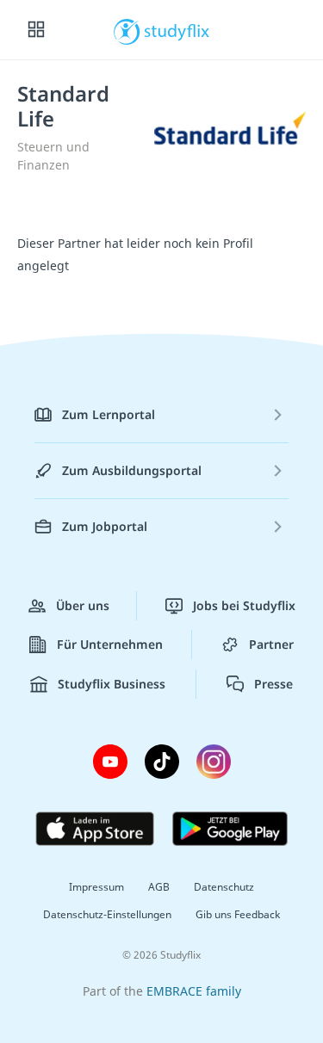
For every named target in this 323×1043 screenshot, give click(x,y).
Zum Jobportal (104, 526)
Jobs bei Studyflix (244, 605)
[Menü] (36, 30)
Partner (271, 644)
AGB (159, 886)
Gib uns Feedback (238, 914)
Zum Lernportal (108, 414)
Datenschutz (224, 886)
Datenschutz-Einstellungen (107, 914)
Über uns (82, 605)
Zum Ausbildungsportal (132, 470)
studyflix (177, 30)
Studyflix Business (111, 684)
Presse (273, 684)
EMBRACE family (193, 991)
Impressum (96, 886)
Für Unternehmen (110, 644)
